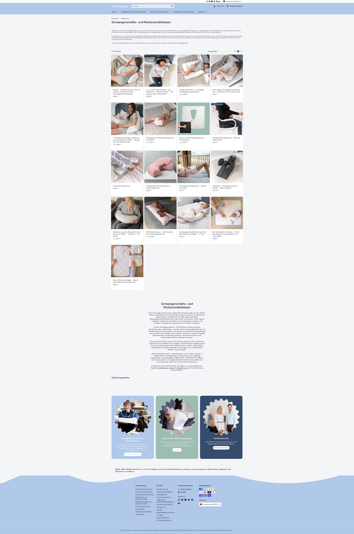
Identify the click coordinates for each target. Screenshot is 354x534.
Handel (159, 510)
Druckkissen (140, 509)
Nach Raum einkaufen (159, 12)
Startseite (115, 18)
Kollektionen (125, 18)
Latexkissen (140, 514)
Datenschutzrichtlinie (165, 504)
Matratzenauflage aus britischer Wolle (144, 503)
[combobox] (153, 6)
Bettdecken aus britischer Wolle (141, 498)
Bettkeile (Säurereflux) (144, 489)
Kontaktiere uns (162, 489)
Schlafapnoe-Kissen (166, 368)
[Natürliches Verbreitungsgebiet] (177, 416)
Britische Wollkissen (143, 506)
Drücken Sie (161, 507)
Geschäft (177, 450)
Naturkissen (182, 368)
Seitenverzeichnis (163, 518)
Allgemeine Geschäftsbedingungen (165, 501)
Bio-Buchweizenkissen (144, 492)
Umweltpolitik (162, 495)
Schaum (201, 12)
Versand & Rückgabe (132, 454)
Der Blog (160, 515)
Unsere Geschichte (221, 448)
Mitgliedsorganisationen (166, 512)
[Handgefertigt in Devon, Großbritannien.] (132, 416)
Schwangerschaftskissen (145, 495)
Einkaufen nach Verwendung (133, 12)
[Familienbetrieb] (221, 416)
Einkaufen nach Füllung (183, 12)
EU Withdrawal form (164, 520)
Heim (114, 12)
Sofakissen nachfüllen (144, 512)
